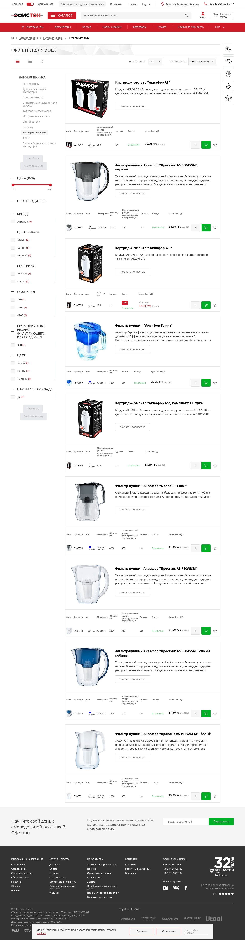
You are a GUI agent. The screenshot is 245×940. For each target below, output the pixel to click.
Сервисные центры (22, 873)
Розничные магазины (137, 868)
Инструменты (34, 27)
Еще (144, 4)
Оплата (132, 4)
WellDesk (54, 892)
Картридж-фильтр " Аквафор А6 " (143, 248)
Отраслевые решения (99, 873)
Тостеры (28, 127)
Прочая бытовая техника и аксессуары (39, 144)
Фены (26, 137)
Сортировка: (178, 61)
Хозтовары (139, 27)
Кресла (86, 27)
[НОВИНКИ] (228, 49)
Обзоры (15, 886)
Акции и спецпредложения (102, 864)
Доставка (54, 864)
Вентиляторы (31, 83)
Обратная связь (58, 877)
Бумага (162, 27)
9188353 (78, 305)
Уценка (91, 881)
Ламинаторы (63, 27)
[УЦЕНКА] (228, 98)
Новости (16, 881)
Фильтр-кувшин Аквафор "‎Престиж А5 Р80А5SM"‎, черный (156, 167)
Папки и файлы (112, 27)
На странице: (137, 61)
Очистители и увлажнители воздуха (40, 104)
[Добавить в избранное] (215, 145)
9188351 (78, 796)
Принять (141, 931)
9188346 (78, 713)
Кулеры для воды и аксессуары (34, 90)
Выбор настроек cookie (100, 897)
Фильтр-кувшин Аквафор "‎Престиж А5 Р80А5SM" (156, 568)
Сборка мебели (20, 877)
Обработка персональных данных (102, 887)
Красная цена (94, 877)
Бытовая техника (31, 77)
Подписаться (221, 821)
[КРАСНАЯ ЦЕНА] (228, 61)
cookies (41, 933)
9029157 (78, 382)
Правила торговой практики (103, 892)
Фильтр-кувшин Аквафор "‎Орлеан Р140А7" (151, 486)
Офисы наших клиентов (62, 881)
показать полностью (132, 106)
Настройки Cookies (191, 931)
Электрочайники (33, 97)
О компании (18, 864)
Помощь (54, 873)
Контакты (116, 4)
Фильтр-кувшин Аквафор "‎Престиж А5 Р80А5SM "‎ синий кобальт (162, 653)
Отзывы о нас (18, 868)
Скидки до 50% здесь (191, 27)
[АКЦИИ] (228, 74)
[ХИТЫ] (228, 86)
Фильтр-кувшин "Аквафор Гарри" (144, 325)
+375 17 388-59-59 (219, 3)
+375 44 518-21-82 (172, 868)
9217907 (78, 144)
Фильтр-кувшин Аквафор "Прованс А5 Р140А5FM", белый (163, 734)
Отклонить (169, 931)
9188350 (78, 548)
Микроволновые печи (36, 116)
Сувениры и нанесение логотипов (62, 887)
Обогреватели (31, 121)
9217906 (78, 465)
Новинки (92, 868)
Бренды (15, 890)
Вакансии (130, 873)
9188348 (78, 630)
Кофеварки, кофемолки (37, 111)
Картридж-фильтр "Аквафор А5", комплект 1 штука (159, 403)
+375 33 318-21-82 (172, 873)
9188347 (78, 227)
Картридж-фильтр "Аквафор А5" (142, 82)
